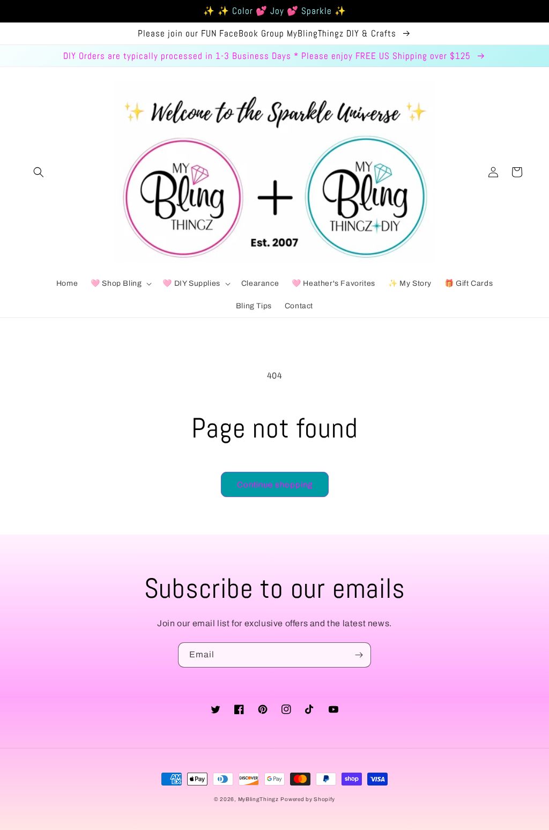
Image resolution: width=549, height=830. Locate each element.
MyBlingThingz (258, 799)
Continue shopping (275, 484)
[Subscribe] (358, 655)
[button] (38, 172)
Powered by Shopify (307, 799)
